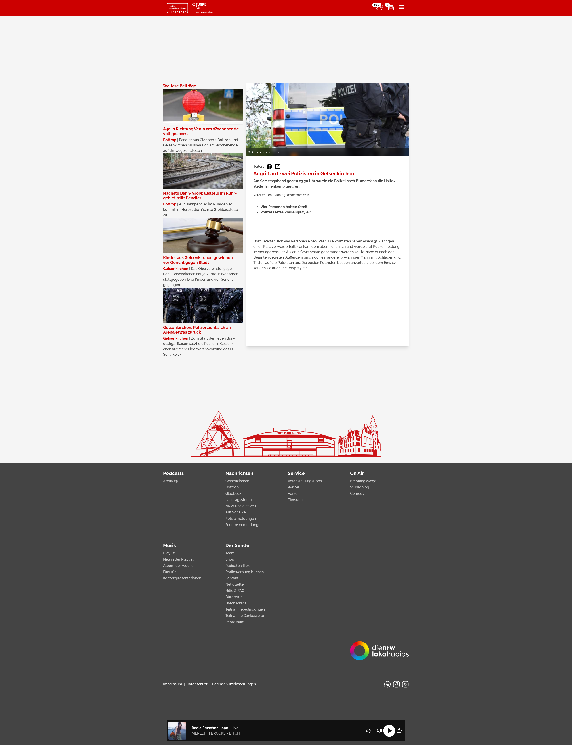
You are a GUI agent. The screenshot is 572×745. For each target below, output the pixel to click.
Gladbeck (233, 493)
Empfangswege (363, 481)
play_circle (389, 731)
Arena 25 (170, 481)
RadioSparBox (237, 565)
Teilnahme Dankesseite (244, 616)
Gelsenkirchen (237, 481)
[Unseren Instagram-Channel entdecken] (405, 684)
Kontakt (231, 578)
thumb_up (399, 730)
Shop (229, 559)
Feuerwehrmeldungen (243, 525)
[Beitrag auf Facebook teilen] (269, 166)
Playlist (169, 553)
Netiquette (234, 584)
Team (230, 553)
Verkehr (294, 493)
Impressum (234, 622)
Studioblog (359, 487)
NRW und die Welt (240, 506)
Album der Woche (178, 565)
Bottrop (232, 487)
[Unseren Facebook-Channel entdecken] (396, 684)
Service (296, 473)
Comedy (357, 493)
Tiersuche (296, 500)
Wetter (293, 487)
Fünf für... (170, 572)
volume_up (368, 731)
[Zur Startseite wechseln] (177, 8)
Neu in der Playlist (178, 559)
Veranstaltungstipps (305, 481)
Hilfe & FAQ (234, 590)
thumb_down (379, 730)
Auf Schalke (235, 512)
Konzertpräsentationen (182, 578)
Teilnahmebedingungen (245, 609)
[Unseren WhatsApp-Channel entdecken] (387, 684)
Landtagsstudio (238, 500)
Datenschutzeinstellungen (234, 684)
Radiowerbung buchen (244, 572)
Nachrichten (239, 473)
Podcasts (173, 473)
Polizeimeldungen (240, 518)
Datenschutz (235, 603)
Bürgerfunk (234, 597)
